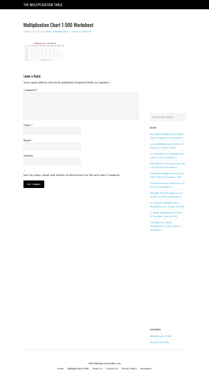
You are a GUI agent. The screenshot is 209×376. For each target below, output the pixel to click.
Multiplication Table (161, 336)
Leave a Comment (81, 31)
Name (28, 125)
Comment (30, 90)
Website (28, 155)
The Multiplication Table (43, 4)
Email (27, 140)
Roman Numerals (159, 342)
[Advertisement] (168, 65)
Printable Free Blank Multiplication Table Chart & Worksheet (165, 226)
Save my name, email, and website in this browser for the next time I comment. (71, 175)
